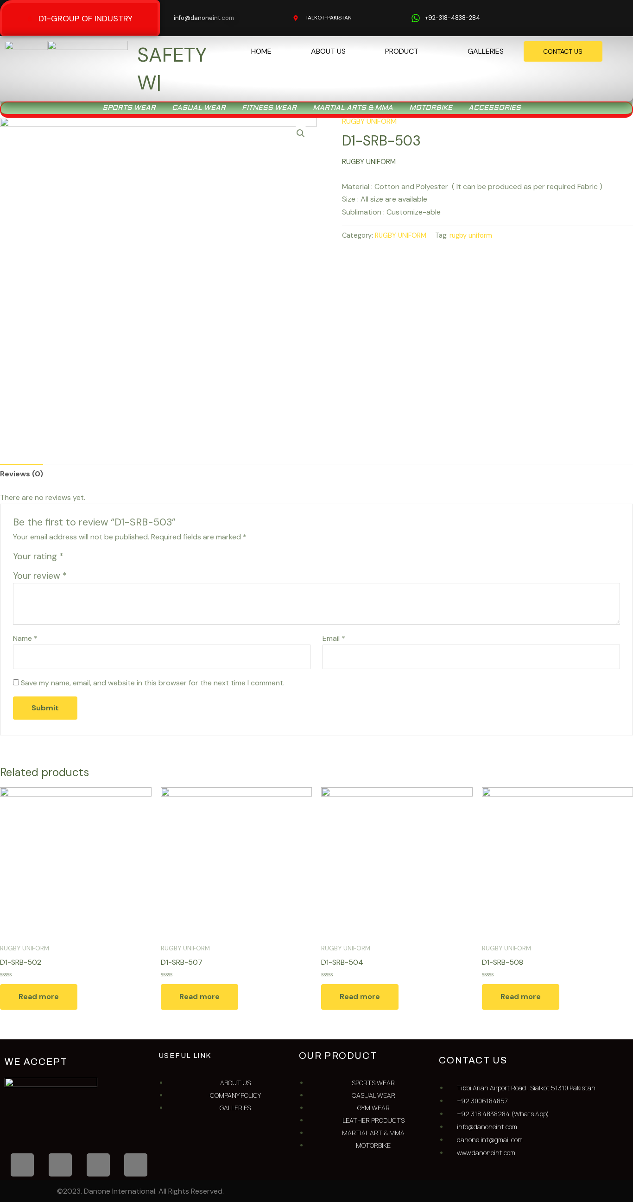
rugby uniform (470, 212)
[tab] (21, 450)
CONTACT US (562, 51)
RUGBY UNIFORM (369, 97)
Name (25, 614)
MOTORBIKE (430, 84)
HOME (261, 51)
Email (334, 614)
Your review (40, 552)
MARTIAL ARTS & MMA (353, 84)
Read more (39, 973)
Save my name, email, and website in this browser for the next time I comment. (153, 659)
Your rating (38, 532)
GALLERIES (486, 51)
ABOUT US (328, 51)
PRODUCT (401, 51)
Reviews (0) (21, 450)
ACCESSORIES (494, 84)
